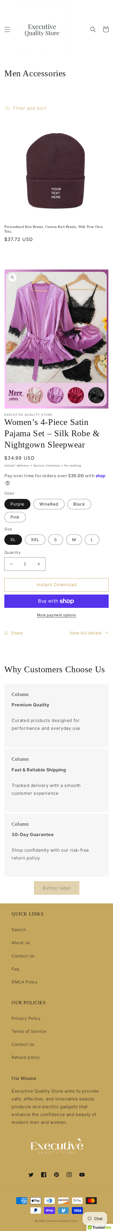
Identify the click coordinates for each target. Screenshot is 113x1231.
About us (21, 942)
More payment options (56, 615)
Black (79, 504)
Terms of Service (29, 1031)
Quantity (12, 552)
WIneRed (49, 504)
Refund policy (26, 1057)
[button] (7, 29)
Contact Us (23, 955)
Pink (15, 517)
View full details (86, 632)
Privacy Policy (26, 1018)
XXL (35, 539)
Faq (15, 968)
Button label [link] (57, 888)
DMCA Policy (25, 981)
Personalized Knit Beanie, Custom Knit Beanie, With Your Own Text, (53, 229)
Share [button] (17, 632)
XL (13, 539)
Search (19, 929)
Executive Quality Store (62, 1220)
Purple (17, 504)
